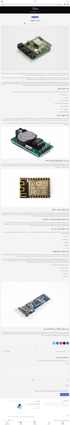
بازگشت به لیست (35, 350)
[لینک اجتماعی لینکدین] (57, 343)
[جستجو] (2, 4)
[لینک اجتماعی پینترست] (60, 343)
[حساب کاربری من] (1, 1)
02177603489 (37, 408)
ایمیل (32, 379)
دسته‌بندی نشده (33, 11)
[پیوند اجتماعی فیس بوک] (67, 343)
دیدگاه (67, 363)
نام (68, 379)
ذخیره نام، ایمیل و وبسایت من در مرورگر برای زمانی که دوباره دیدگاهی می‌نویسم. (51, 391)
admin (37, 23)
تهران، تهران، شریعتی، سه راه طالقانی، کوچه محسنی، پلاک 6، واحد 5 (32, 405)
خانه (39, 11)
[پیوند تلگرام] (54, 343)
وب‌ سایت (67, 385)
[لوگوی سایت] (35, 1)
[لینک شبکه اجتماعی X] (64, 343)
